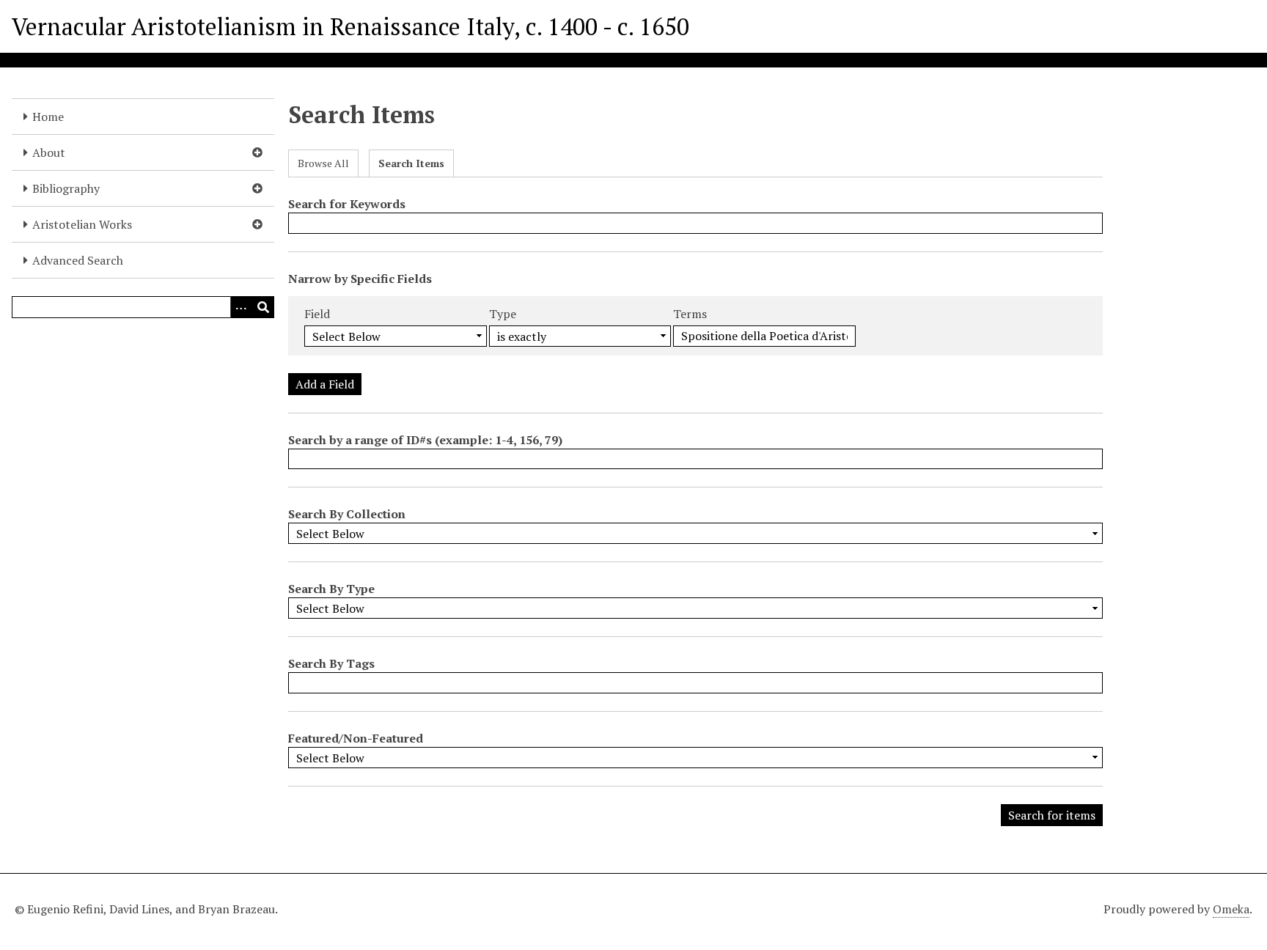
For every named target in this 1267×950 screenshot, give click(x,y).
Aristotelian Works (82, 224)
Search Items (411, 163)
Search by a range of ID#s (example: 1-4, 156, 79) (425, 440)
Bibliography (66, 188)
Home (48, 116)
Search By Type (331, 589)
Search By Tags (331, 663)
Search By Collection (346, 514)
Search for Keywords (346, 204)
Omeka (1231, 909)
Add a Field (324, 384)
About (48, 152)
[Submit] (263, 307)
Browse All (323, 163)
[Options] (241, 307)
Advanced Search (77, 260)
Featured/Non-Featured (355, 738)
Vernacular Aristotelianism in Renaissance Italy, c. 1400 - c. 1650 (350, 26)
